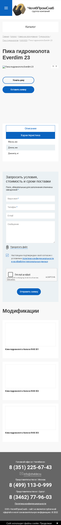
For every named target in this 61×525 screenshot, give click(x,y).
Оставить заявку (18, 89)
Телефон (12, 207)
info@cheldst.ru (32, 474)
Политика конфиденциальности (30, 503)
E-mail (10, 216)
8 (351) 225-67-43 (30, 467)
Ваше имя (13, 198)
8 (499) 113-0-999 (30, 485)
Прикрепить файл (19, 247)
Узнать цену (18, 80)
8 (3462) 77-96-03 (30, 497)
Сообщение (13, 224)
